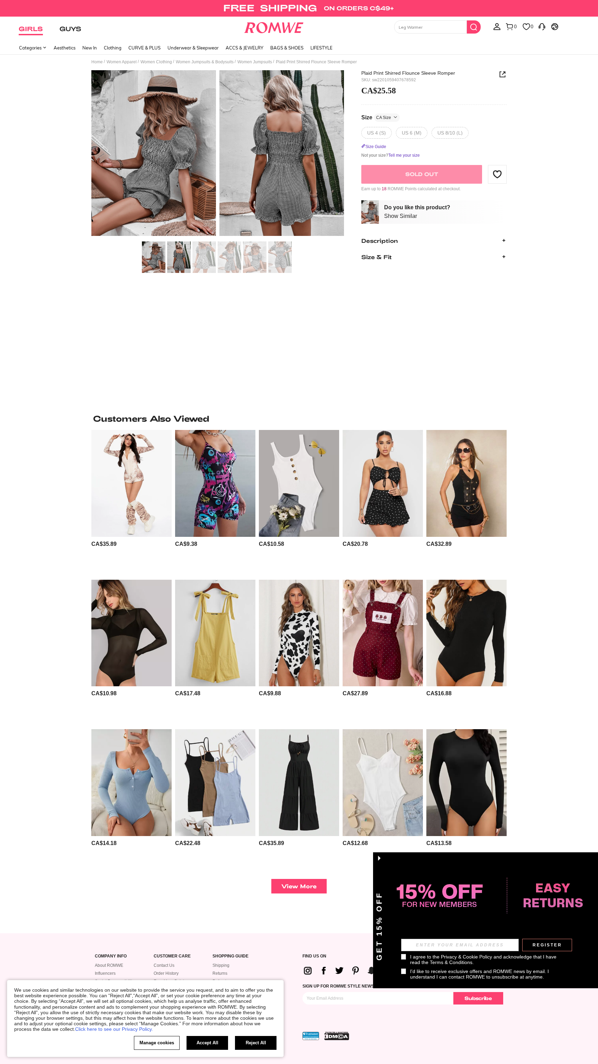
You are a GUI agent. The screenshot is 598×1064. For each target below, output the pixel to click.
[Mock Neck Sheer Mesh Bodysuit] (131, 633)
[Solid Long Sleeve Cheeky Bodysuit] (466, 633)
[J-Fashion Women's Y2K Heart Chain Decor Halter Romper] (466, 483)
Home (97, 61)
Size (376, 117)
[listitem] (131, 502)
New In (89, 48)
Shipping (220, 965)
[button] (497, 174)
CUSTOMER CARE (172, 956)
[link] (299, 8)
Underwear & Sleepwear (193, 48)
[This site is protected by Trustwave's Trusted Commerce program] (310, 1036)
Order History (166, 973)
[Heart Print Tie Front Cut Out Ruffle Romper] (383, 483)
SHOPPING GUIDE (230, 956)
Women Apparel (122, 61)
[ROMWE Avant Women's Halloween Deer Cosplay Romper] (131, 483)
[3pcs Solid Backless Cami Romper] (215, 782)
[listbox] (497, 26)
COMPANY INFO (111, 956)
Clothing (112, 48)
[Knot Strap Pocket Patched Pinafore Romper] (215, 633)
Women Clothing (156, 61)
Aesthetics (64, 48)
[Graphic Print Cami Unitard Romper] (215, 483)
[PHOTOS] (217, 154)
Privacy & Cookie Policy (466, 957)
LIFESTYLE (321, 48)
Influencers (105, 973)
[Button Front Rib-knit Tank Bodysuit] (299, 483)
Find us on (314, 956)
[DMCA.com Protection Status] (336, 1036)
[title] (299, 418)
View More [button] (299, 886)
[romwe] (274, 26)
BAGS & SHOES (286, 48)
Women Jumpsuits (254, 61)
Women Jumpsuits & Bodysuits (205, 61)
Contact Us (164, 965)
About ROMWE (109, 965)
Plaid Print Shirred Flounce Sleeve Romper (408, 73)
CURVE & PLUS (144, 48)
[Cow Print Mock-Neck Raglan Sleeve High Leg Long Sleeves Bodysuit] (299, 633)
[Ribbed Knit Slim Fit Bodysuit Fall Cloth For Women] (131, 782)
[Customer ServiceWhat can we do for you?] (542, 26)
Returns (219, 973)
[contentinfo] (104, 544)
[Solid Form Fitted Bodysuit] (466, 782)
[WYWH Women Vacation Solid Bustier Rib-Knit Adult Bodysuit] (383, 782)
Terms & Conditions (451, 962)
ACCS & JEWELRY (244, 48)
